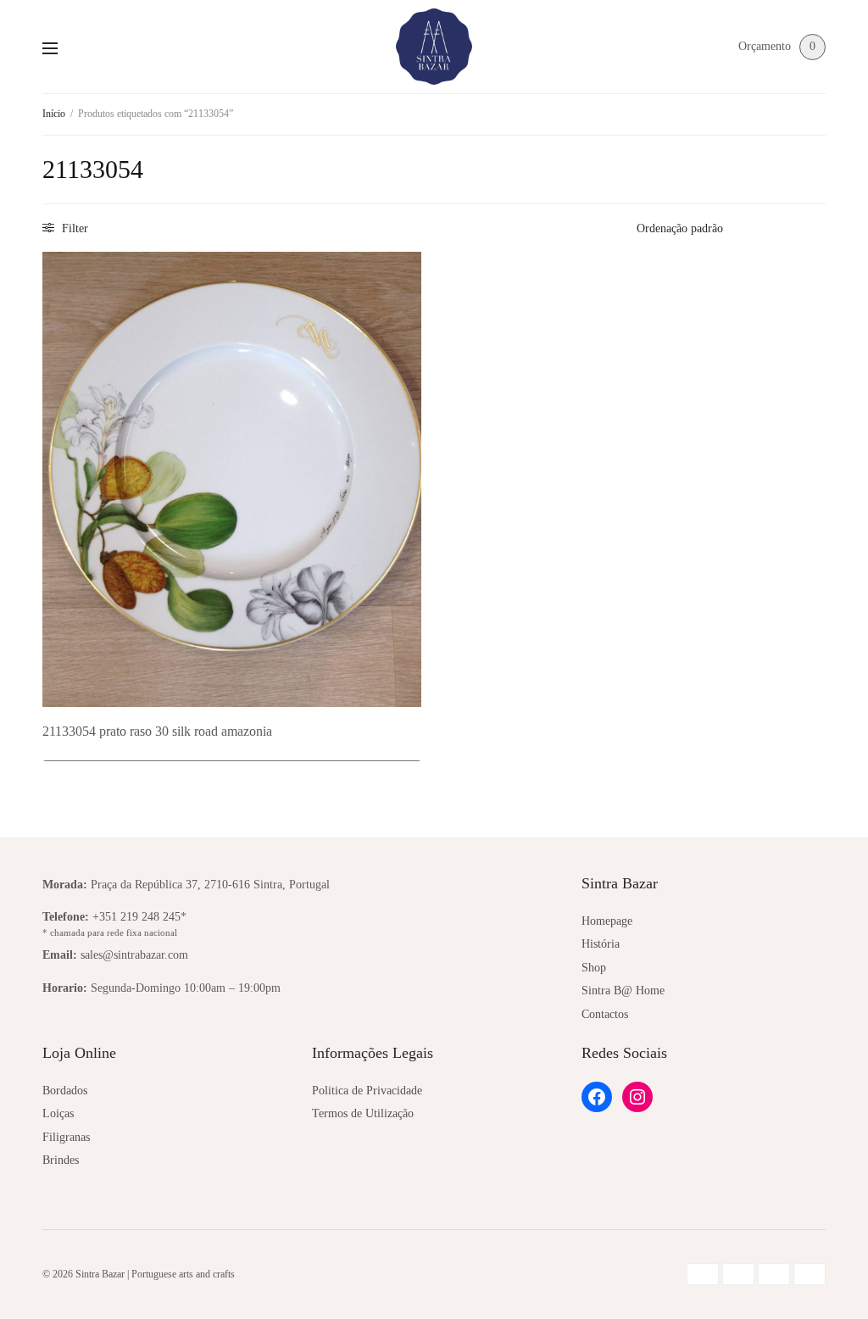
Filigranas (66, 1137)
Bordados (64, 1090)
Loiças (58, 1113)
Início (53, 114)
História (600, 944)
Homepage (606, 921)
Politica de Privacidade (367, 1090)
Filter (73, 228)
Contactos (604, 1014)
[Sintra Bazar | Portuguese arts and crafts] (434, 46)
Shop (593, 967)
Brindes (60, 1160)
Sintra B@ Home (623, 990)
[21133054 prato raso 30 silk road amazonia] (231, 479)
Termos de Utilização (363, 1113)
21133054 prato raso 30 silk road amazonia (157, 731)
